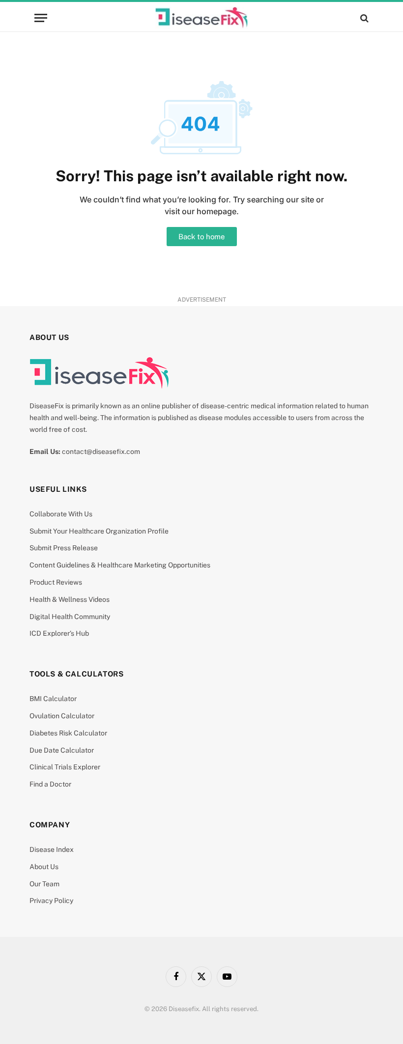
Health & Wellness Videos (69, 599)
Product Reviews (55, 582)
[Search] (363, 18)
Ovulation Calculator (61, 716)
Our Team (44, 884)
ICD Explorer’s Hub (59, 633)
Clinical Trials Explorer (64, 767)
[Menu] (40, 18)
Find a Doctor (50, 784)
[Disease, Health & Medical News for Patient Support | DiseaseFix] (201, 18)
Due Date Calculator (61, 750)
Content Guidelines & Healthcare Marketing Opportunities (119, 565)
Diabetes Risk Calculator (68, 733)
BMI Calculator (53, 699)
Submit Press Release (63, 548)
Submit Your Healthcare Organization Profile (99, 531)
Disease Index (51, 849)
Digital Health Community (69, 617)
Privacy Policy (51, 900)
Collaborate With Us (60, 514)
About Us (43, 867)
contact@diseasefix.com (101, 451)
